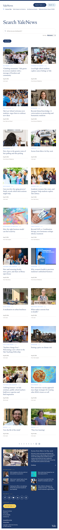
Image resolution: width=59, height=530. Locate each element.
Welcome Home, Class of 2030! (47, 9)
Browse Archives (7, 511)
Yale (54, 526)
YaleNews (8, 6)
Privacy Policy (6, 522)
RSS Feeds (5, 513)
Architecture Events (32, 9)
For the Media (6, 515)
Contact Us (6, 516)
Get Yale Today (9, 506)
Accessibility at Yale (7, 520)
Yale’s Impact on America (19, 9)
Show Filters (7, 41)
